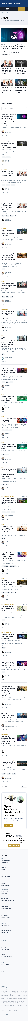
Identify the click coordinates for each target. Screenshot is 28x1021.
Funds (2, 112)
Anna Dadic (7, 188)
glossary (3, 966)
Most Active (4, 893)
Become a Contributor (6, 956)
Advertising (4, 945)
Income (2, 578)
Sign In (15, 8)
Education (3, 867)
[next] (24, 786)
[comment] (6, 165)
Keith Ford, (17, 75)
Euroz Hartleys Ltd (8, 357)
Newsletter (4, 942)
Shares (2, 394)
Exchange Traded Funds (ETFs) (7, 496)
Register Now (13, 845)
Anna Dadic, (3, 75)
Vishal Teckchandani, (5, 56)
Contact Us (4, 958)
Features (3, 952)
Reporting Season (5, 917)
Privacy (3, 986)
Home (2, 12)
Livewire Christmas (6, 908)
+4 (14, 382)
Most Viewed (4, 895)
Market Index (4, 977)
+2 (15, 215)
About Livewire (5, 949)
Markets (3, 660)
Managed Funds (5, 925)
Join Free (22, 8)
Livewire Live (4, 910)
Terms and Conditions (6, 985)
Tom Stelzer (7, 300)
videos (3, 969)
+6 (18, 566)
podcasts (3, 971)
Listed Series (4, 906)
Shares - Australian (6, 930)
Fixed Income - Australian (7, 934)
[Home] (6, 9)
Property (3, 883)
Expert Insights (4, 309)
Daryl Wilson (7, 595)
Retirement (3, 228)
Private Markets (5, 881)
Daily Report (4, 865)
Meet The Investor (5, 913)
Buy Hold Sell (4, 169)
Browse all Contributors (7, 900)
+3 (16, 185)
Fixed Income (4, 871)
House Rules (4, 987)
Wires (6, 12)
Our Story (3, 947)
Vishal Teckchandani (9, 131)
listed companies (5, 964)
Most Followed (5, 891)
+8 (15, 592)
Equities (3, 869)
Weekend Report (5, 885)
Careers (3, 954)
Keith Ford (7, 160)
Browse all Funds (5, 937)
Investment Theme (5, 876)
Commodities (4, 862)
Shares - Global (5, 932)
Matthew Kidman (8, 725)
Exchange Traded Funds (7, 927)
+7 (16, 512)
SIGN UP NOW (8, 825)
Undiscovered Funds (6, 919)
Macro (3, 878)
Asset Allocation (5, 860)
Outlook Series (5, 915)
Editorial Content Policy (7, 984)
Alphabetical (4, 898)
